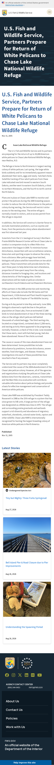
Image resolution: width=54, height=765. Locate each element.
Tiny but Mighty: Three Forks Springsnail (26, 498)
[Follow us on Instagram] (14, 675)
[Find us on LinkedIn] (27, 675)
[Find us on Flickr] (33, 675)
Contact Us (14, 710)
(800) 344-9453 (14, 687)
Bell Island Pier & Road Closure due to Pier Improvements (27, 564)
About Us (12, 701)
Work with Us (15, 727)
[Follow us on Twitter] (21, 675)
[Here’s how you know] (27, 4)
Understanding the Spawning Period (24, 626)
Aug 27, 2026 (11, 509)
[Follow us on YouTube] (40, 675)
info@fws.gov (36, 687)
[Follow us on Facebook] (8, 675)
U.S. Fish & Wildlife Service (20, 12)
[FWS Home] (4, 13)
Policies (12, 718)
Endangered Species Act (20, 490)
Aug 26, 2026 (11, 574)
